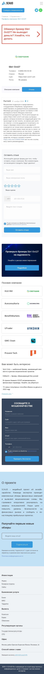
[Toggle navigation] (41, 3)
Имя (6, 428)
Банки (4, 597)
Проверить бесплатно (22, 459)
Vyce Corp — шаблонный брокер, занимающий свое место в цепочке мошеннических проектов (22, 370)
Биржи (4, 617)
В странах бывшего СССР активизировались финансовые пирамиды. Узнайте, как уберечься (20, 381)
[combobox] (7, 198)
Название (8, 411)
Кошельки (5, 614)
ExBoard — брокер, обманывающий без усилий (20, 376)
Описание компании (11, 89)
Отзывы (31, 89)
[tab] (12, 89)
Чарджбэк (5, 604)
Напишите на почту (14, 655)
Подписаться (22, 544)
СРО (3, 634)
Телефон (8, 444)
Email (7, 436)
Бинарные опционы (8, 584)
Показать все (7, 394)
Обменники (5, 621)
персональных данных (19, 224)
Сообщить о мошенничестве (13, 10)
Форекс (4, 581)
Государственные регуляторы (12, 631)
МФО (3, 601)
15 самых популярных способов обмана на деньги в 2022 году (22, 388)
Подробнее (22, 268)
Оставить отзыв (22, 230)
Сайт (7, 419)
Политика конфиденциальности (12, 556)
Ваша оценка (10, 190)
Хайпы (4, 587)
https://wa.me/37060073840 (13, 139)
